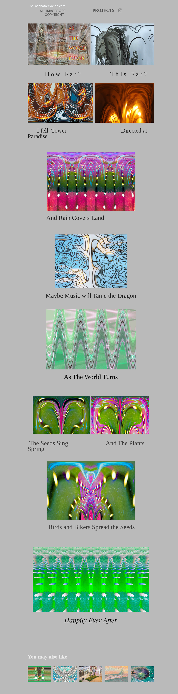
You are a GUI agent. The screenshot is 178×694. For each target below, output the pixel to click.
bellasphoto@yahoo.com (47, 5)
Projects (103, 10)
